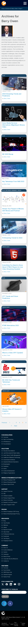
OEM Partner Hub (7, 572)
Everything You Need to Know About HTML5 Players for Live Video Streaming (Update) (12, 267)
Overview (5, 437)
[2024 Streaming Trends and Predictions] (14, 83)
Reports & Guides (7, 529)
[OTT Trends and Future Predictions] (14, 285)
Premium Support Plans (9, 498)
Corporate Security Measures (10, 558)
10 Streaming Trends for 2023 (12, 238)
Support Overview (7, 491)
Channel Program (7, 574)
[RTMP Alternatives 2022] (14, 315)
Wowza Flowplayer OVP (9, 480)
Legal (11, 624)
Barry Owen (7, 98)
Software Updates (7, 495)
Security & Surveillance (9, 450)
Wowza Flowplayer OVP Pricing (11, 511)
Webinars (5, 525)
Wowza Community (8, 500)
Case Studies (6, 523)
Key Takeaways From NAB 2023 (13, 181)
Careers (5, 552)
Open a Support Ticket (9, 504)
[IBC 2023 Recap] (14, 143)
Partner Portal (6, 576)
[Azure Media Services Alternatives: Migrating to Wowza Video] (14, 112)
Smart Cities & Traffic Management (11, 455)
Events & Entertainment (9, 470)
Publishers (5, 466)
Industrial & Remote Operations (11, 461)
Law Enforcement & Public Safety (11, 453)
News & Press (6, 556)
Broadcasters (6, 464)
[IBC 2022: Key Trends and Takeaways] (14, 369)
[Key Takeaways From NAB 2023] (14, 170)
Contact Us (6, 561)
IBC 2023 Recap (7, 154)
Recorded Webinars (11, 190)
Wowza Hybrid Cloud (8, 484)
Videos (19, 190)
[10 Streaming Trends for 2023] (14, 227)
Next (15, 426)
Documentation (7, 443)
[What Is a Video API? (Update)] (14, 342)
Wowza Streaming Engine (9, 482)
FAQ (4, 493)
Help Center (6, 531)
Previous (4, 422)
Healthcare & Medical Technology (11, 457)
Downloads (6, 536)
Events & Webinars (8, 550)
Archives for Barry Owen (12, 8)
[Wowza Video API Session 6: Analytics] (14, 398)
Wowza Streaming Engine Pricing (11, 513)
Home (2, 8)
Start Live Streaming (8, 439)
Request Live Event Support (10, 502)
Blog (3, 75)
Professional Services (8, 534)
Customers (6, 554)
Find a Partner (6, 570)
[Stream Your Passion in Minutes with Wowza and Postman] (14, 198)
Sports (5, 468)
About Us (5, 547)
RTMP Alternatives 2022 (10, 325)
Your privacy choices (16, 624)
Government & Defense (9, 459)
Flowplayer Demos (8, 540)
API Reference (7, 441)
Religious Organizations (9, 473)
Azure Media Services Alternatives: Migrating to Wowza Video (13, 125)
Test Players (6, 538)
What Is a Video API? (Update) (12, 353)
